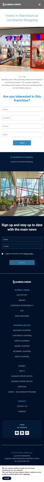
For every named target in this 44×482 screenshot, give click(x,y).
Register (22, 262)
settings (26, 474)
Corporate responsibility (22, 306)
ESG (22, 311)
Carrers (22, 412)
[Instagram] (27, 433)
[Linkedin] (22, 433)
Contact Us (22, 406)
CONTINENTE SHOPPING (22, 336)
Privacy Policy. (29, 254)
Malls (22, 371)
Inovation (22, 387)
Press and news (22, 316)
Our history (22, 295)
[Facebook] (17, 433)
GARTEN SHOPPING (22, 341)
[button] (39, 4)
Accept (6, 478)
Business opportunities (22, 376)
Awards (22, 300)
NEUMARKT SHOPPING (22, 351)
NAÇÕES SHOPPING (22, 346)
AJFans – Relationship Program (22, 392)
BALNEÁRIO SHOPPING (22, 330)
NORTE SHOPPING (22, 357)
